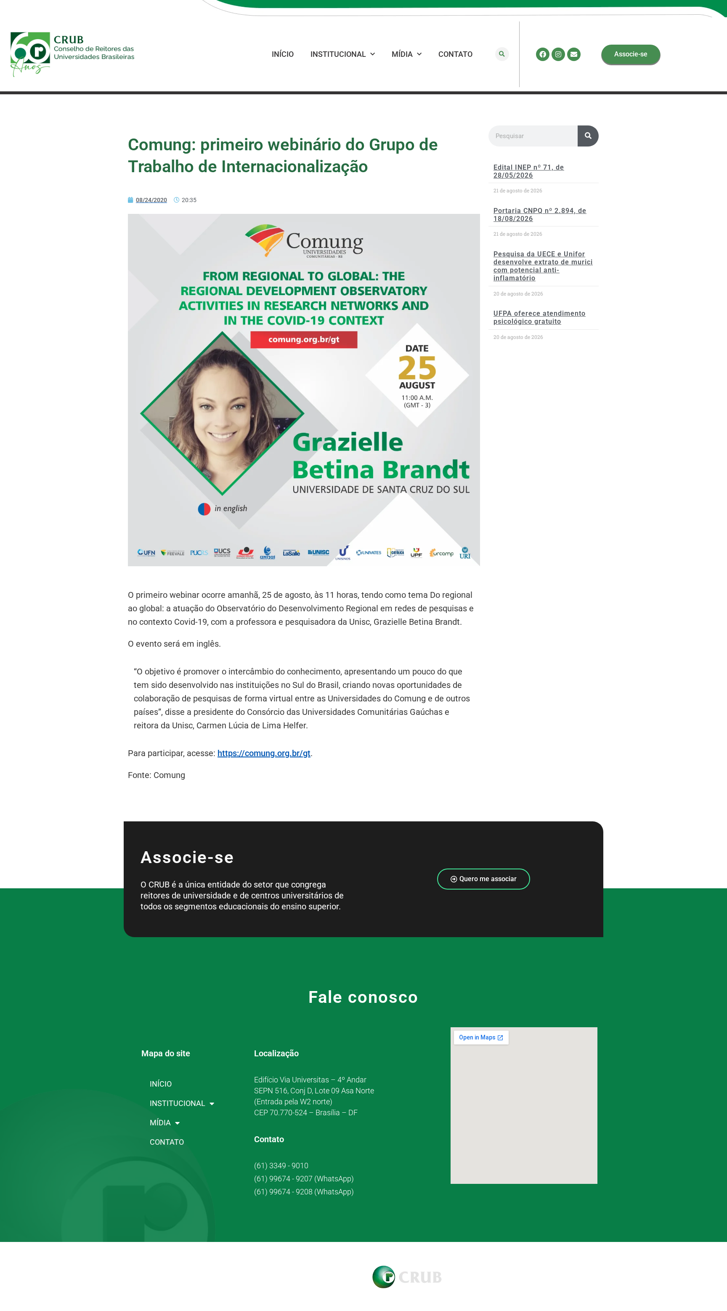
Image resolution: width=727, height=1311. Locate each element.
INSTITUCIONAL (338, 54)
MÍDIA (402, 54)
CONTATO (455, 54)
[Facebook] (542, 54)
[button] (502, 54)
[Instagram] (558, 54)
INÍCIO (283, 54)
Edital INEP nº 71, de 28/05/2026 (529, 171)
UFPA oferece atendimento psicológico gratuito (540, 317)
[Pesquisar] (588, 136)
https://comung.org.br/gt (264, 753)
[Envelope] (574, 54)
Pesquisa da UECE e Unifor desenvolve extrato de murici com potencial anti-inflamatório (543, 266)
